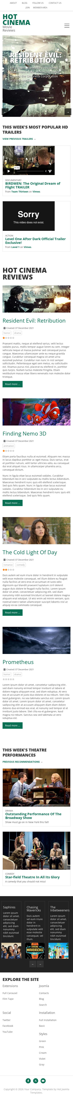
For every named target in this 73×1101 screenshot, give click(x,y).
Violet (42, 1058)
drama (17, 332)
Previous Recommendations (21, 761)
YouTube (8, 1031)
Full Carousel (10, 993)
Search (43, 1004)
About (13, 3)
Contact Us (55, 3)
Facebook (8, 1025)
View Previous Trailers (18, 138)
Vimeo (36, 191)
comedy (21, 564)
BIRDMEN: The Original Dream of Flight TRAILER (32, 185)
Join (28, 7)
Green (42, 1041)
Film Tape (8, 998)
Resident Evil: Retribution (34, 320)
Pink (41, 1047)
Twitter (7, 1020)
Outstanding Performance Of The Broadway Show (33, 816)
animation (9, 445)
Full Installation (48, 1020)
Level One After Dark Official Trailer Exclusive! (35, 241)
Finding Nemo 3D (24, 433)
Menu (66, 25)
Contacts (44, 993)
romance (8, 564)
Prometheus (18, 661)
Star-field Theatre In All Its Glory (32, 877)
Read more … (12, 384)
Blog (24, 3)
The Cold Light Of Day (30, 552)
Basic (42, 1025)
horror (7, 332)
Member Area (40, 7)
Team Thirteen (19, 191)
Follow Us (38, 3)
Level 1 (15, 247)
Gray (41, 1064)
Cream (43, 1052)
